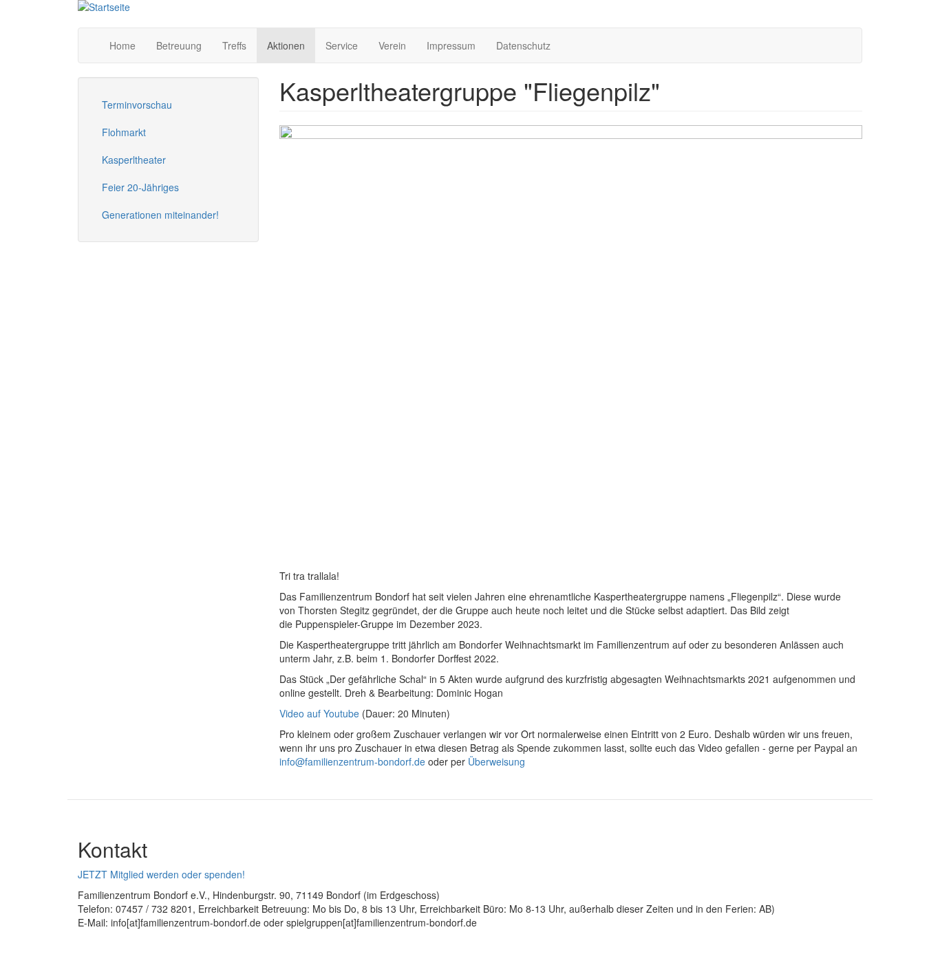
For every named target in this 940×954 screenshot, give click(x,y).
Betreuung (179, 45)
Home (122, 45)
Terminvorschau (137, 104)
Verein (392, 45)
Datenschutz (523, 45)
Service (341, 45)
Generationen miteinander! (160, 214)
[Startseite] (104, 7)
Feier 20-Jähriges (140, 187)
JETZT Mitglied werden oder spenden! (161, 874)
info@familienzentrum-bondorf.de (352, 761)
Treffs (234, 45)
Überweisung (498, 761)
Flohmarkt (124, 132)
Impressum (451, 45)
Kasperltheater (134, 159)
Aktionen (286, 45)
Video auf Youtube (319, 713)
